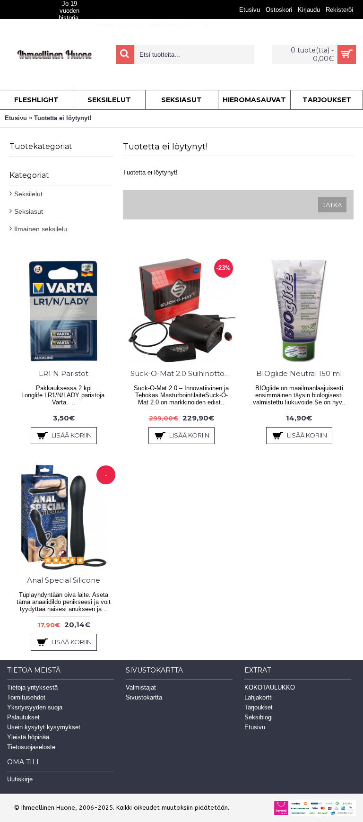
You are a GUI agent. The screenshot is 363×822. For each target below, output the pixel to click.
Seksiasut (28, 211)
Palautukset (23, 717)
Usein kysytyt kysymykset (43, 727)
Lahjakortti (258, 697)
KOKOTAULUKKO (269, 687)
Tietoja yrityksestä (32, 687)
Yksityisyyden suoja (34, 707)
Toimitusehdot (26, 697)
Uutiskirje (20, 779)
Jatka (332, 205)
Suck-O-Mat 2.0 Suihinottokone (182, 373)
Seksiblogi (258, 717)
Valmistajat (141, 687)
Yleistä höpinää (28, 737)
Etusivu (16, 118)
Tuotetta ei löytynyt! (62, 118)
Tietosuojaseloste (31, 747)
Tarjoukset (258, 707)
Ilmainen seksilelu (40, 229)
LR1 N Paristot (63, 373)
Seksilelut (28, 194)
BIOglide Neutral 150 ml (299, 373)
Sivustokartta (144, 697)
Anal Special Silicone (63, 580)
